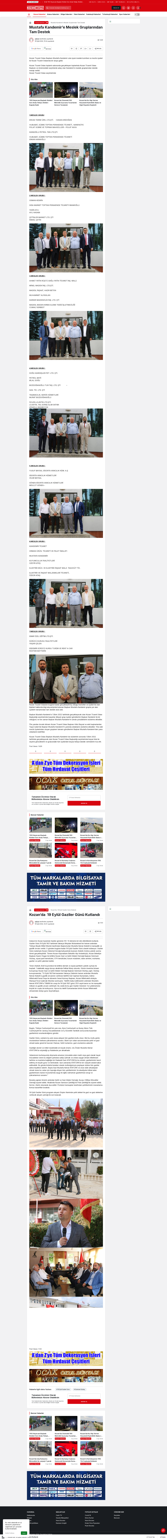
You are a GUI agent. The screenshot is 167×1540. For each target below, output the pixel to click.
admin (37, 39)
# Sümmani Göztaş (79, 1389)
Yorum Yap (151, 1537)
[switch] (137, 14)
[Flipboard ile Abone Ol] (48, 48)
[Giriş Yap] (133, 8)
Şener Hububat (57, 1534)
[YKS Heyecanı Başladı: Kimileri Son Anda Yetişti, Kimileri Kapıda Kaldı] (41, 94)
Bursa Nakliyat (84, 1534)
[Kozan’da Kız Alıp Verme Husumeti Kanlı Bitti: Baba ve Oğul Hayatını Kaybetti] (91, 94)
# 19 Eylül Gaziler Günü (63, 1389)
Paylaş (163, 1537)
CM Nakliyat (76, 1534)
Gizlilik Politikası (9, 1533)
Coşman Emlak (67, 1534)
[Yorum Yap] (81, 49)
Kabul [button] (24, 1533)
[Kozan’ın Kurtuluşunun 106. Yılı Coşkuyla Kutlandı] (91, 855)
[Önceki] (40, 2)
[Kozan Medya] (35, 8)
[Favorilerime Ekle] (76, 49)
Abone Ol (116, 8)
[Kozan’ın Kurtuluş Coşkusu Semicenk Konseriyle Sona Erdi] (66, 855)
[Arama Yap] (124, 8)
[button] (128, 8)
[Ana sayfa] (29, 14)
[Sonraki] (42, 2)
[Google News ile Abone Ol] (36, 48)
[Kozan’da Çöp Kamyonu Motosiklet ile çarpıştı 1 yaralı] (40, 855)
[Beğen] (72, 49)
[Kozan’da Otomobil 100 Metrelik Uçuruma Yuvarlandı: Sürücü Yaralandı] (66, 94)
